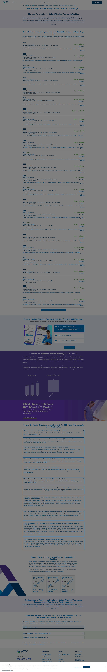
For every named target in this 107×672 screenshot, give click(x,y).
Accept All (87, 667)
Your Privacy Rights (78, 667)
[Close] (105, 667)
